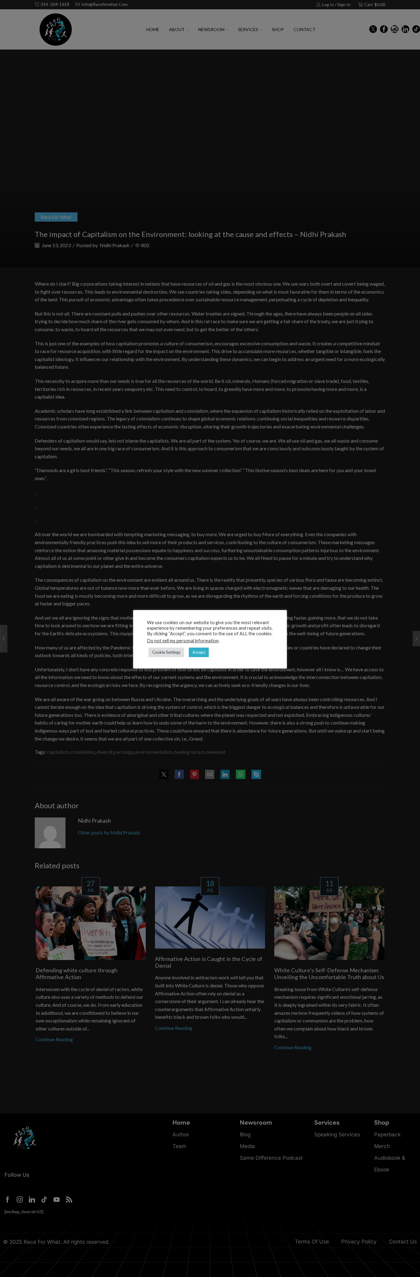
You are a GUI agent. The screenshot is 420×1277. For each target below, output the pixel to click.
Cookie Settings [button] (166, 652)
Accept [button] (198, 652)
